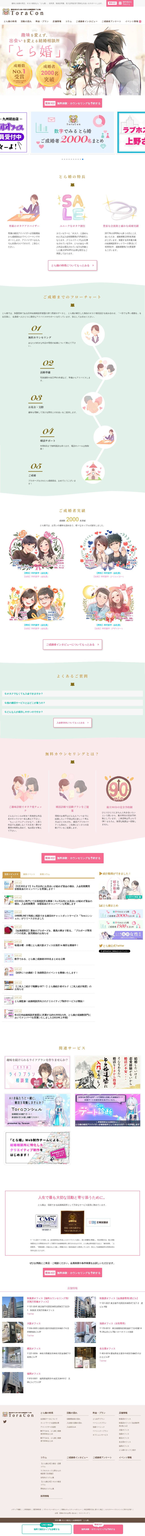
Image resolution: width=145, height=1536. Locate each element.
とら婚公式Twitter (113, 945)
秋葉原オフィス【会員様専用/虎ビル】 (119, 1298)
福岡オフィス (34, 1373)
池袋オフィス (124, 1434)
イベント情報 (133, 21)
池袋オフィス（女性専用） (113, 1323)
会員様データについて (48, 1419)
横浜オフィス (34, 1348)
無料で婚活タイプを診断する (47, 1527)
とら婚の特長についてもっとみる (70, 265)
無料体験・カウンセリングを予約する (73, 103)
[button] (62, 159)
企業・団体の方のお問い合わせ (66, 1513)
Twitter (30, 1314)
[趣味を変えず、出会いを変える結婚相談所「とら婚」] (23, 12)
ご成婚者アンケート (111, 21)
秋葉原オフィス (125, 1419)
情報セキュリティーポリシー (71, 1509)
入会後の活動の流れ (74, 1423)
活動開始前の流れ (73, 1419)
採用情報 (44, 1496)
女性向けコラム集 (47, 1478)
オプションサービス (100, 1435)
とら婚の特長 (10, 21)
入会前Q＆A (71, 1427)
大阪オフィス (34, 1323)
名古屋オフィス (107, 1348)
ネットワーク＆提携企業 (49, 1423)
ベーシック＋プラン (100, 1431)
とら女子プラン (99, 1419)
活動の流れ (26, 21)
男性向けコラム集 (47, 1489)
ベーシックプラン (99, 1423)
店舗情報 (57, 21)
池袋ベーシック (99, 1427)
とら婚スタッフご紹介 (127, 1450)
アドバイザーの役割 (48, 1427)
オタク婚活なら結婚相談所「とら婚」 (75, 1520)
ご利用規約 (27, 1509)
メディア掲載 (16, 1509)
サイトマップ (83, 1513)
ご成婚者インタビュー (87, 21)
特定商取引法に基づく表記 (93, 1509)
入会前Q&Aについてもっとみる (71, 723)
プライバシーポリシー (51, 1509)
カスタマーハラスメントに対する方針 (118, 1509)
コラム (68, 21)
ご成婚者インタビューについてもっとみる (70, 644)
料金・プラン (42, 21)
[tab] (72, 694)
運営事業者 (37, 1509)
